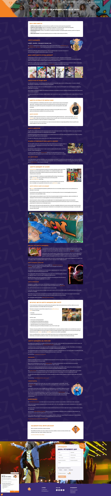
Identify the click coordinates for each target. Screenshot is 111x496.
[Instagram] (57, 490)
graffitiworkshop (32, 384)
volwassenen (34, 177)
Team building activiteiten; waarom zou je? (41, 377)
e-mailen (39, 331)
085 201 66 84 (82, 446)
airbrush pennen (44, 152)
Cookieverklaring (72, 492)
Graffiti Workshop (34, 162)
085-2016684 (49, 331)
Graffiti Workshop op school (34, 401)
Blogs (81, 2)
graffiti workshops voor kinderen (39, 411)
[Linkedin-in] (63, 490)
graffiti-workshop (49, 363)
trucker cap (72, 250)
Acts (78, 2)
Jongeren (65, 469)
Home (64, 2)
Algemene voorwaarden (73, 489)
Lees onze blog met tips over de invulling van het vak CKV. (38, 418)
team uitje (31, 45)
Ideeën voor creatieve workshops (48, 297)
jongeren (34, 47)
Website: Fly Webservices (55, 495)
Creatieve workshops (70, 2)
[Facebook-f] (61, 490)
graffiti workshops (33, 370)
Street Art (32, 188)
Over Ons (86, 2)
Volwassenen (71, 469)
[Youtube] (59, 490)
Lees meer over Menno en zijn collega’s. (38, 434)
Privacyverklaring (72, 491)
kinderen (38, 47)
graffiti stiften (55, 182)
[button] (101, 2)
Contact (91, 2)
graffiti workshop (51, 64)
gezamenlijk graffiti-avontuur (48, 344)
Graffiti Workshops (33, 169)
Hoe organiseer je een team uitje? (40, 354)
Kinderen (60, 469)
